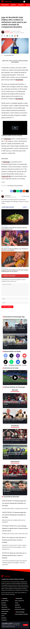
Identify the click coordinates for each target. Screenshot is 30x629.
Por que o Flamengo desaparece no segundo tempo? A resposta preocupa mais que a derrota (15, 528)
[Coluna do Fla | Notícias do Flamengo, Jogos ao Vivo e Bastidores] (6, 1)
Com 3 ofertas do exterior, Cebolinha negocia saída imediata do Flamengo (13, 419)
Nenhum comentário (9, 32)
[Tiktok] (5, 363)
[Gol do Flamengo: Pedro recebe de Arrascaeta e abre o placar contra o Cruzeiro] (15, 377)
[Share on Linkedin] (12, 36)
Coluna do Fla (6, 176)
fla (8, 185)
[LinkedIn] (28, 196)
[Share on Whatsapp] (10, 36)
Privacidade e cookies (7, 623)
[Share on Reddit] (15, 36)
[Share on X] (7, 36)
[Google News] (18, 363)
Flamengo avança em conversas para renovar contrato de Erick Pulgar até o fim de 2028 (14, 402)
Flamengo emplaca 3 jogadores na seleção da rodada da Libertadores (14, 475)
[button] (25, 625)
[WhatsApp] (11, 363)
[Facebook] (23, 196)
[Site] (21, 196)
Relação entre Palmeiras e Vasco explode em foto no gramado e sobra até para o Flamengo (14, 454)
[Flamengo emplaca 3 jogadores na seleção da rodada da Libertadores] (15, 472)
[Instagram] (26, 196)
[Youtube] (24, 357)
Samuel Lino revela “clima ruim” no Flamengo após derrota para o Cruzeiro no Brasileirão (14, 540)
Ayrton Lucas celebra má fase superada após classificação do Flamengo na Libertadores (13, 490)
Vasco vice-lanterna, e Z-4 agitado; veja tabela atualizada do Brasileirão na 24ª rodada (13, 344)
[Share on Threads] (17, 36)
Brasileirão (19, 80)
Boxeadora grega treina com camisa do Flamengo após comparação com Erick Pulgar (14, 503)
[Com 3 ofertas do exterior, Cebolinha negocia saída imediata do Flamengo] (15, 416)
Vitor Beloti (7, 31)
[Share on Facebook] (4, 36)
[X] (24, 196)
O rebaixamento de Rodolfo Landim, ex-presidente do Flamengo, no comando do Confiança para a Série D (14, 328)
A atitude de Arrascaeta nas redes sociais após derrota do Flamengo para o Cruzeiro (14, 439)
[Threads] (24, 363)
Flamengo (7, 139)
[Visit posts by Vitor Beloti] (2, 32)
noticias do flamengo (18, 185)
